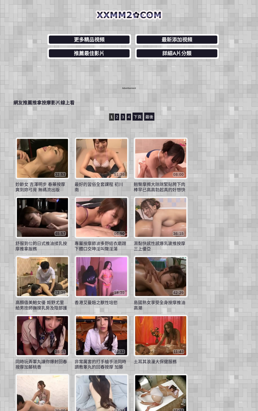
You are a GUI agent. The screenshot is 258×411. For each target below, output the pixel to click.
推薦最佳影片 (89, 53)
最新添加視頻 (177, 39)
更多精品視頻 (89, 39)
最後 (149, 117)
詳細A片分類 (176, 53)
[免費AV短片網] (129, 17)
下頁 (138, 117)
